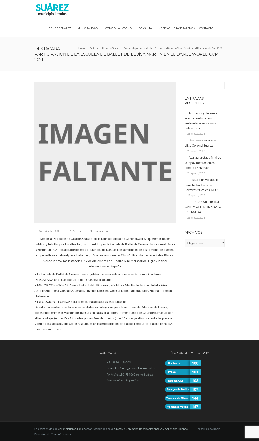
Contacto (206, 28)
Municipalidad (87, 28)
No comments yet (99, 231)
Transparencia (184, 28)
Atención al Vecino (118, 28)
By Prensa (75, 231)
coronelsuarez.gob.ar (71, 428)
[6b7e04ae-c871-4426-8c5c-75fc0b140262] (105, 152)
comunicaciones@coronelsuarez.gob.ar (131, 368)
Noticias (164, 28)
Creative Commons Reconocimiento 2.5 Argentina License (151, 428)
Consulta (145, 28)
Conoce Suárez (60, 28)
